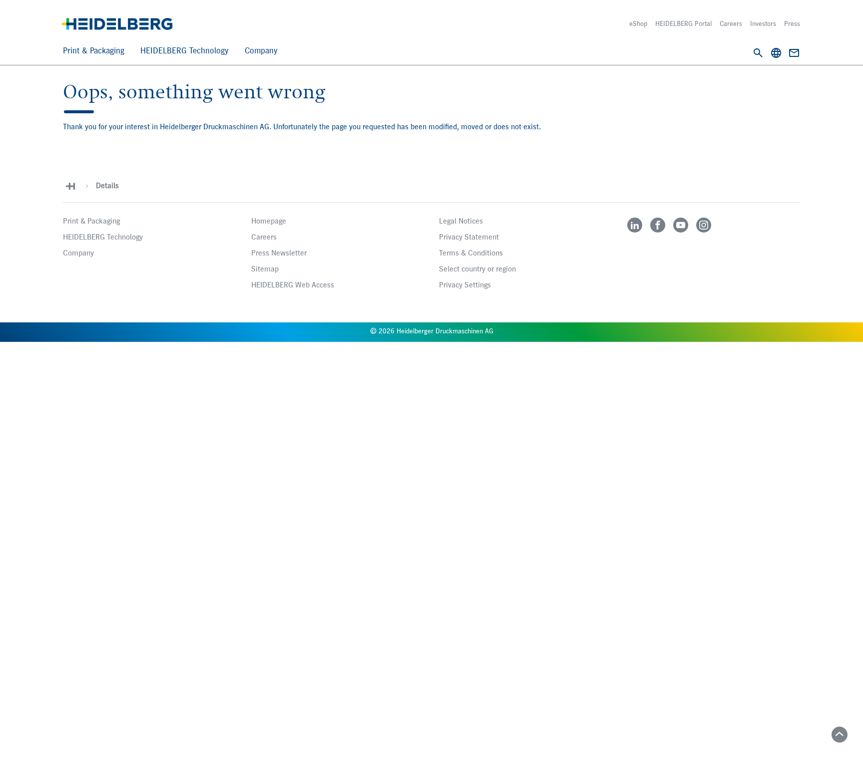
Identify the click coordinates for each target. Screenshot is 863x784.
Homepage (268, 222)
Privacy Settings (465, 285)
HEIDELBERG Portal (683, 23)
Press (792, 23)
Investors (763, 23)
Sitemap (265, 269)
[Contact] (794, 53)
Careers (731, 23)
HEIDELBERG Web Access (292, 285)
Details (107, 186)
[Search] (758, 53)
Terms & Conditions (471, 254)
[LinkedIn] (634, 225)
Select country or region (477, 269)
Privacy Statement (469, 238)
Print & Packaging (93, 51)
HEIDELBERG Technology (184, 51)
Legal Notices (461, 222)
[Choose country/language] (776, 53)
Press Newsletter (279, 254)
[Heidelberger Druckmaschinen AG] (117, 24)
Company (261, 51)
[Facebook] (657, 225)
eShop (638, 23)
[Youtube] (680, 225)
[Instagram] (703, 225)
